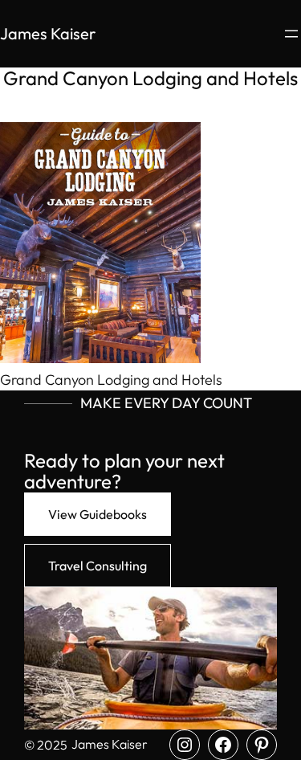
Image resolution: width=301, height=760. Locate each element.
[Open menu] (291, 33)
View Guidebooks (97, 514)
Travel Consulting (97, 566)
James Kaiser (48, 33)
